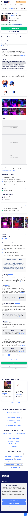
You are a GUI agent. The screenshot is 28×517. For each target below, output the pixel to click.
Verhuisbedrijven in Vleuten (13, 436)
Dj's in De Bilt (19, 464)
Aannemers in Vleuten (14, 438)
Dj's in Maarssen (19, 454)
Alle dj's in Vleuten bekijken (14, 402)
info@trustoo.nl (5, 481)
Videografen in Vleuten (13, 422)
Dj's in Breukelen (9, 459)
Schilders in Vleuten (20, 433)
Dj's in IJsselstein (19, 462)
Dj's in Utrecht (7, 456)
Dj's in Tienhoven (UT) (18, 456)
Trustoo (2, 4)
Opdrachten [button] (15, 37)
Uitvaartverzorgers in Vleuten (14, 412)
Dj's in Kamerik (18, 459)
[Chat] (25, 514)
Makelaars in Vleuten (14, 443)
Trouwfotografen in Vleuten (14, 417)
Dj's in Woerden (8, 462)
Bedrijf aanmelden (20, 2)
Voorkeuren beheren (14, 507)
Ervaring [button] (9, 37)
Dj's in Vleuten (10, 4)
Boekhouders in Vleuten (13, 441)
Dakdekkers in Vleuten (8, 433)
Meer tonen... (23, 55)
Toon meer (14, 446)
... (16, 355)
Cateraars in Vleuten (7, 415)
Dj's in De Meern (8, 454)
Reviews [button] (22, 37)
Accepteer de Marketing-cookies (10, 126)
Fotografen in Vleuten (20, 415)
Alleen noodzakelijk (14, 503)
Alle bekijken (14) (22, 98)
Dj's (5, 4)
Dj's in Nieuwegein (9, 464)
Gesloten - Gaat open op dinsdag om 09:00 (11, 169)
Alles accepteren (14, 500)
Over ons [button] (3, 37)
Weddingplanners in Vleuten (13, 420)
